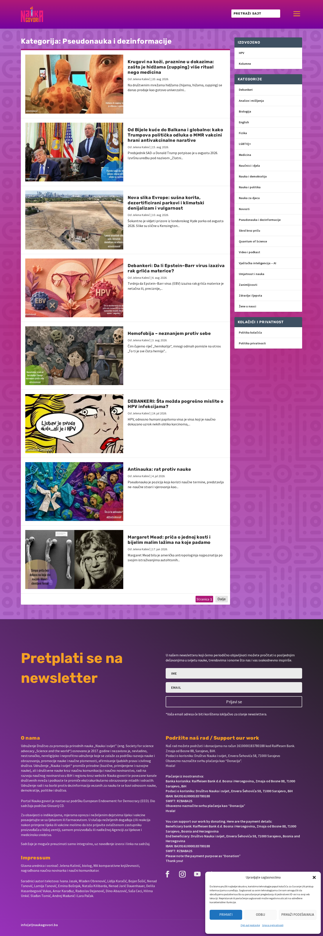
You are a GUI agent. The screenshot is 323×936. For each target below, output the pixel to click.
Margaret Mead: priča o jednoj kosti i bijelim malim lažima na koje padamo (169, 539)
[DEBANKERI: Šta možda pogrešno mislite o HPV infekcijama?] (74, 423)
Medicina (245, 155)
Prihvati (225, 914)
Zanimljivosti (248, 285)
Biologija (245, 111)
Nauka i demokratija (253, 176)
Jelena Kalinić (141, 79)
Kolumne (245, 64)
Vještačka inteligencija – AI (257, 263)
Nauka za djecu (249, 198)
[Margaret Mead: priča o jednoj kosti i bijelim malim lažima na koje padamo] (74, 559)
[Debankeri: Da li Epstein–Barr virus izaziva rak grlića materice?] (74, 287)
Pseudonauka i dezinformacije (260, 220)
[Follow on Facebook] (167, 874)
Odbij (260, 914)
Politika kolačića (250, 332)
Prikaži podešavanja (297, 914)
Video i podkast (249, 252)
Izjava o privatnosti (272, 925)
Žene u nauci (247, 306)
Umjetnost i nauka (251, 274)
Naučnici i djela (249, 166)
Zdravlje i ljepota (250, 295)
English (244, 122)
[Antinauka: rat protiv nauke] (74, 491)
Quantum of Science (253, 241)
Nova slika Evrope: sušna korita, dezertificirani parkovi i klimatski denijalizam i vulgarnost (166, 203)
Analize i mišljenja (251, 101)
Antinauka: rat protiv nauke (159, 469)
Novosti (244, 209)
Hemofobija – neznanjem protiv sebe (169, 333)
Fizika (243, 133)
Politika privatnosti (252, 343)
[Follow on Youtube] (197, 874)
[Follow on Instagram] (182, 874)
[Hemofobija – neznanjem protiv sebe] (74, 355)
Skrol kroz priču (249, 231)
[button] (314, 877)
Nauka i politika (250, 187)
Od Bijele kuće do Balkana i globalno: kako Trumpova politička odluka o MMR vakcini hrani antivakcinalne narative (175, 135)
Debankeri (246, 90)
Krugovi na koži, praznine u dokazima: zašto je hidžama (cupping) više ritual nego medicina (171, 67)
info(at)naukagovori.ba (39, 925)
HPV (241, 53)
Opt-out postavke (250, 925)
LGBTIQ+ (245, 144)
